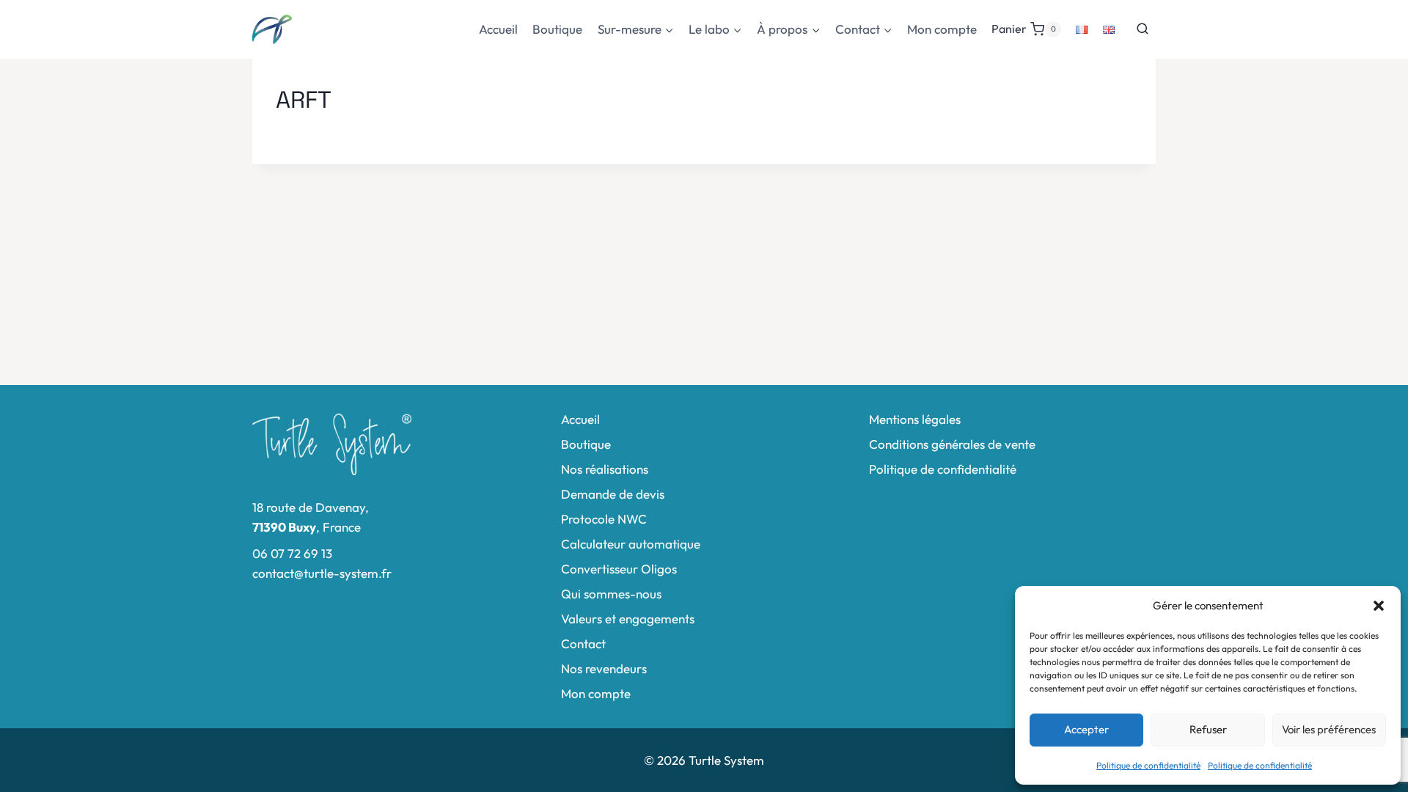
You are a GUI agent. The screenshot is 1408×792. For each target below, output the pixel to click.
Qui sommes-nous (611, 593)
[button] (1378, 605)
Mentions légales (915, 419)
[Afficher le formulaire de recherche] (1142, 29)
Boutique (557, 29)
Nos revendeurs (604, 668)
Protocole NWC (604, 519)
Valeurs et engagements (627, 618)
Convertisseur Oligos (619, 568)
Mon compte (942, 29)
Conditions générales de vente (952, 444)
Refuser (1208, 729)
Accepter (1086, 729)
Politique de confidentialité (1148, 765)
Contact (583, 643)
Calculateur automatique (630, 543)
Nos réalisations (604, 469)
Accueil (498, 29)
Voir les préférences (1329, 729)
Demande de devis (612, 494)
